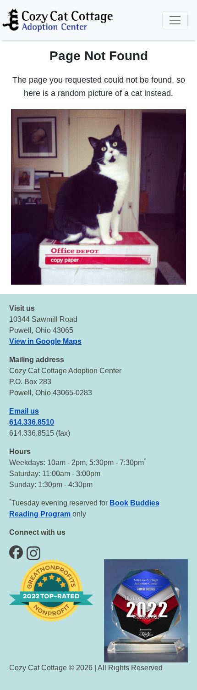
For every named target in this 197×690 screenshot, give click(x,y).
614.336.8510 (31, 422)
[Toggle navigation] (175, 20)
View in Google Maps (45, 341)
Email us (24, 411)
